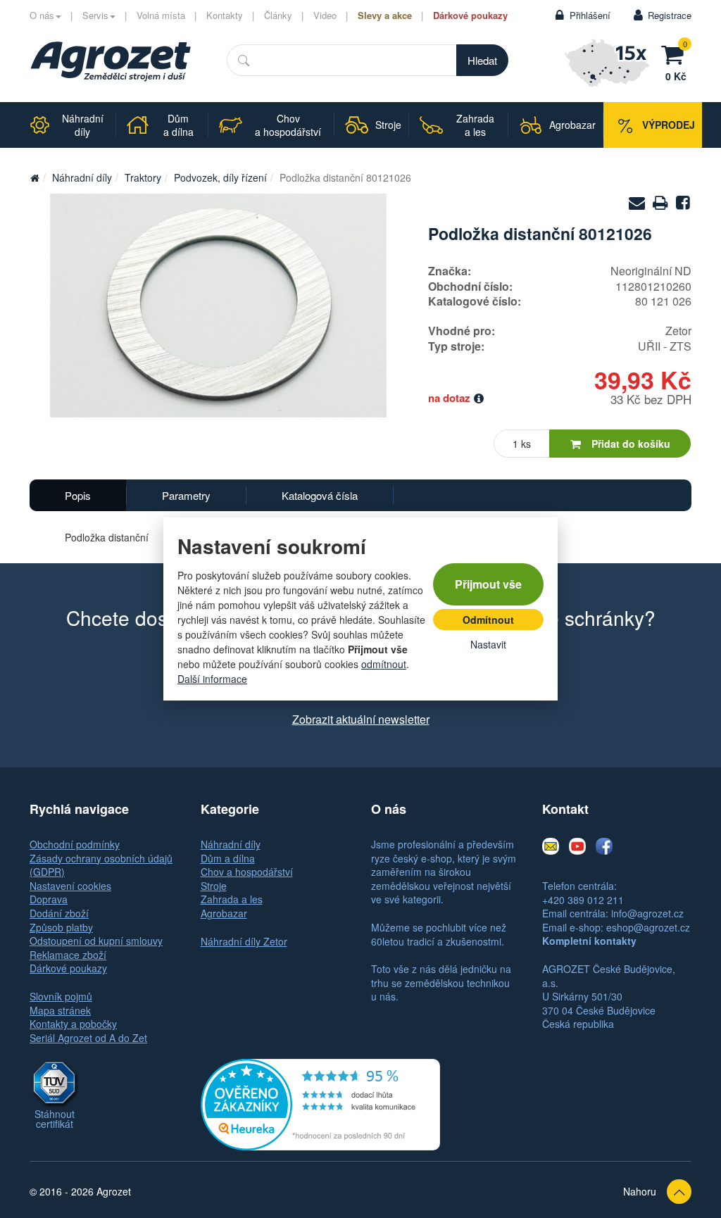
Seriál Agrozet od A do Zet (88, 1038)
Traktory (143, 177)
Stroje (214, 886)
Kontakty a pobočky (73, 1024)
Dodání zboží (59, 913)
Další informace (212, 679)
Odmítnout (488, 620)
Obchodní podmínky (75, 844)
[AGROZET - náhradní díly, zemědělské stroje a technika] (34, 177)
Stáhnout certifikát (55, 1119)
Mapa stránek (60, 1010)
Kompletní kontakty (589, 941)
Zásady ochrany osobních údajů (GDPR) (101, 865)
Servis (95, 15)
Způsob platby (61, 927)
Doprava (49, 899)
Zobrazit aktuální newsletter (361, 719)
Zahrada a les (232, 899)
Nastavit (488, 644)
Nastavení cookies (70, 886)
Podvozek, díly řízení (220, 177)
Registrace (669, 15)
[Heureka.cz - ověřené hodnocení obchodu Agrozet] (320, 1103)
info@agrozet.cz (647, 913)
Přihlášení (590, 15)
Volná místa (161, 15)
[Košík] (676, 52)
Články (278, 15)
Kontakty (224, 15)
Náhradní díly (82, 177)
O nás (42, 15)
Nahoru (639, 1191)
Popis (78, 495)
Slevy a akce (385, 15)
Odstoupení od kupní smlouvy (96, 941)
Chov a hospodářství (247, 872)
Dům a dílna (228, 858)
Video (325, 15)
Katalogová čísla (320, 495)
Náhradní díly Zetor (244, 941)
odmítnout (383, 664)
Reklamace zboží (68, 955)
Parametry (186, 495)
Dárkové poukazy (470, 15)
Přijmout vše (488, 584)
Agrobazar (224, 913)
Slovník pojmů (61, 996)
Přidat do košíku (630, 444)
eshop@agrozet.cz (648, 927)
